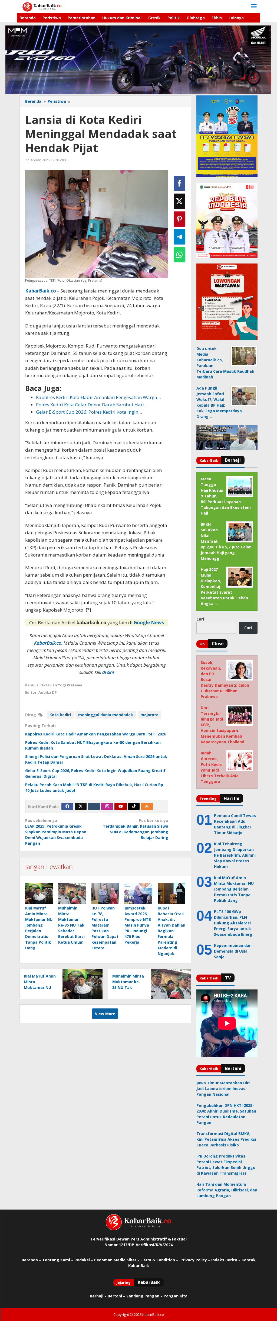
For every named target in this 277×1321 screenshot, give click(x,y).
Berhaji (96, 1295)
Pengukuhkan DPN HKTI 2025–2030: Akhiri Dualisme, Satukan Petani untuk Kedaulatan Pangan (226, 1114)
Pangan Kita (175, 1295)
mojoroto (149, 714)
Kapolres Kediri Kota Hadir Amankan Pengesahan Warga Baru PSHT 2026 (95, 734)
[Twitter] (81, 806)
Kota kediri (60, 714)
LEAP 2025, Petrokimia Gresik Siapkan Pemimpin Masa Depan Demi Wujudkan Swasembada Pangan (55, 832)
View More (105, 1013)
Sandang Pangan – (145, 1295)
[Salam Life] (94, 806)
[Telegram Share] (179, 237)
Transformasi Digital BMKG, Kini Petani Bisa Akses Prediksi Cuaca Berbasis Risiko (226, 1139)
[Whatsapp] (179, 254)
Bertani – (116, 1295)
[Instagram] (107, 806)
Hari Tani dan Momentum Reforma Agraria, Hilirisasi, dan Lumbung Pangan (226, 1190)
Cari (200, 619)
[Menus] (254, 6)
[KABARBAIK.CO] (42, 6)
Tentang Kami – (57, 1259)
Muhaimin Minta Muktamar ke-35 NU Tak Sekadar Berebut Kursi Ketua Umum (71, 925)
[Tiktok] (134, 806)
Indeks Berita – (225, 1259)
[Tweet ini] (179, 201)
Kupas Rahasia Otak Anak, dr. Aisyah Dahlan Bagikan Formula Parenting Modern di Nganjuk (171, 930)
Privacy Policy (193, 1259)
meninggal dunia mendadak (105, 714)
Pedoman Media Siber (115, 1259)
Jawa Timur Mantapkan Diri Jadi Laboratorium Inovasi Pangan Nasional (223, 1088)
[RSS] (147, 806)
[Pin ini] (179, 219)
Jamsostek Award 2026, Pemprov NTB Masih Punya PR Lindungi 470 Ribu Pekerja (137, 925)
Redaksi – (84, 1259)
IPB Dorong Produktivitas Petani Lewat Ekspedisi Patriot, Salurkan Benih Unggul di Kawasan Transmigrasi (226, 1164)
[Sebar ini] (179, 183)
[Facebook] (67, 806)
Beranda (30, 1259)
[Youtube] (120, 806)
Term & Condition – (160, 1259)
